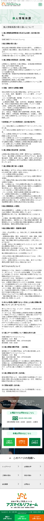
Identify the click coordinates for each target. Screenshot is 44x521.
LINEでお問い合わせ (22, 517)
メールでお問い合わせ (36, 517)
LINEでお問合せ (9, 442)
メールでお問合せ (34, 442)
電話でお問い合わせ (7, 517)
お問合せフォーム (22, 442)
